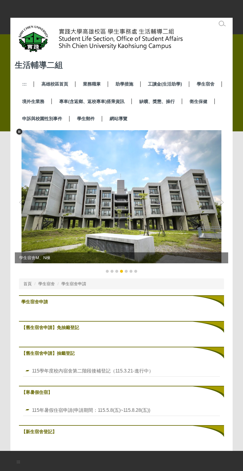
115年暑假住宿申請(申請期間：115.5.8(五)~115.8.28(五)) (91, 410)
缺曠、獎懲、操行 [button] (157, 101)
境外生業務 (33, 101)
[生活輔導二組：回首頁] (114, 40)
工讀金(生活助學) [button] (165, 83)
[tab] (107, 271)
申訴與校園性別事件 (42, 118)
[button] (19, 132)
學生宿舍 (206, 83)
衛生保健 (198, 101)
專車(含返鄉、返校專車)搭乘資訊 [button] (91, 101)
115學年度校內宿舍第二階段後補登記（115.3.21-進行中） (93, 370)
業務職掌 (92, 83)
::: (24, 83)
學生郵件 (86, 118)
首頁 (27, 283)
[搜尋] (222, 23)
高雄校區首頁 (54, 83)
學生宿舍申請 (73, 283)
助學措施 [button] (124, 83)
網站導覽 (118, 118)
